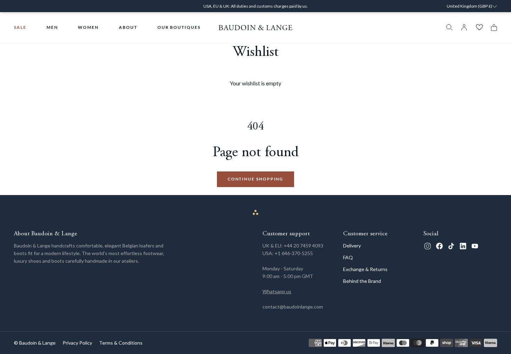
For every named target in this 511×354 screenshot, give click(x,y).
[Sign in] (464, 27)
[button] (492, 27)
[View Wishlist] (479, 27)
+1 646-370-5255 (294, 253)
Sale (20, 27)
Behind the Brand (362, 281)
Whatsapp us (276, 291)
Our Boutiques (179, 27)
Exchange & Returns (365, 269)
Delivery (352, 245)
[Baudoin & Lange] (256, 27)
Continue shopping (256, 179)
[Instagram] (427, 246)
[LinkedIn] (463, 246)
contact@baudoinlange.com (292, 307)
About (128, 27)
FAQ (348, 257)
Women (88, 27)
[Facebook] (439, 246)
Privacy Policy (77, 343)
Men (52, 27)
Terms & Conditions (121, 343)
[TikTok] (451, 246)
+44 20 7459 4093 (303, 245)
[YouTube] (475, 246)
